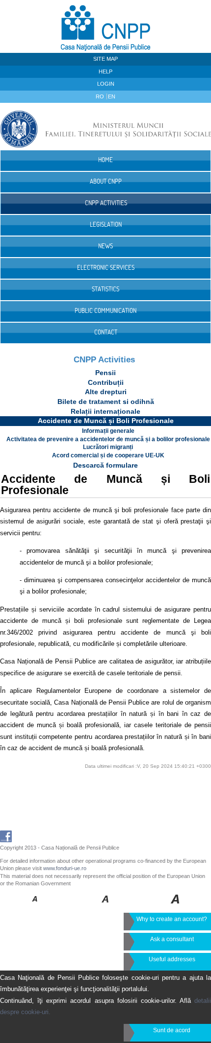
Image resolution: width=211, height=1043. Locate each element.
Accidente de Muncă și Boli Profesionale (106, 421)
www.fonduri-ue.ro (64, 868)
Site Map (105, 59)
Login (105, 84)
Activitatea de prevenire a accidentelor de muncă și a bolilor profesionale (108, 439)
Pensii (105, 373)
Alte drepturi (106, 392)
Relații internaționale (105, 411)
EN (111, 96)
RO (101, 96)
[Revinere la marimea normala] (35, 906)
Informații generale (108, 430)
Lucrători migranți (108, 447)
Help (105, 71)
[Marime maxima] (176, 906)
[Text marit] (106, 906)
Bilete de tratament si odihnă (105, 401)
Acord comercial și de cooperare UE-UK (108, 455)
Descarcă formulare (105, 465)
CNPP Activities (104, 359)
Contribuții (106, 382)
